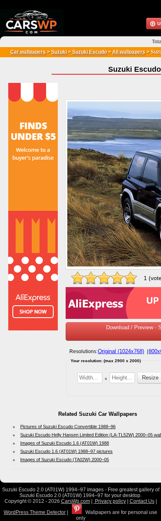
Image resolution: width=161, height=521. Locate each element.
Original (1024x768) (121, 351)
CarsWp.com (75, 501)
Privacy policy (110, 501)
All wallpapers (128, 52)
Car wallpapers (28, 52)
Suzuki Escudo (89, 52)
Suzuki (59, 52)
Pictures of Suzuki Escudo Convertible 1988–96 (68, 426)
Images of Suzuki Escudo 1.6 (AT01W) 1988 (64, 443)
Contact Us (142, 501)
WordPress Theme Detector (35, 512)
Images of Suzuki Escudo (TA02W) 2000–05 (64, 459)
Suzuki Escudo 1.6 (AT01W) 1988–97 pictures (66, 451)
